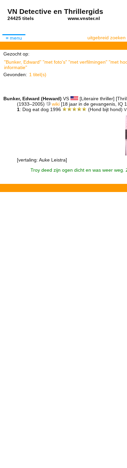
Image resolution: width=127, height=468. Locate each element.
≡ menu (14, 38)
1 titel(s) (37, 74)
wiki (56, 104)
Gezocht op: (16, 54)
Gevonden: (15, 74)
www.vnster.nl (84, 18)
